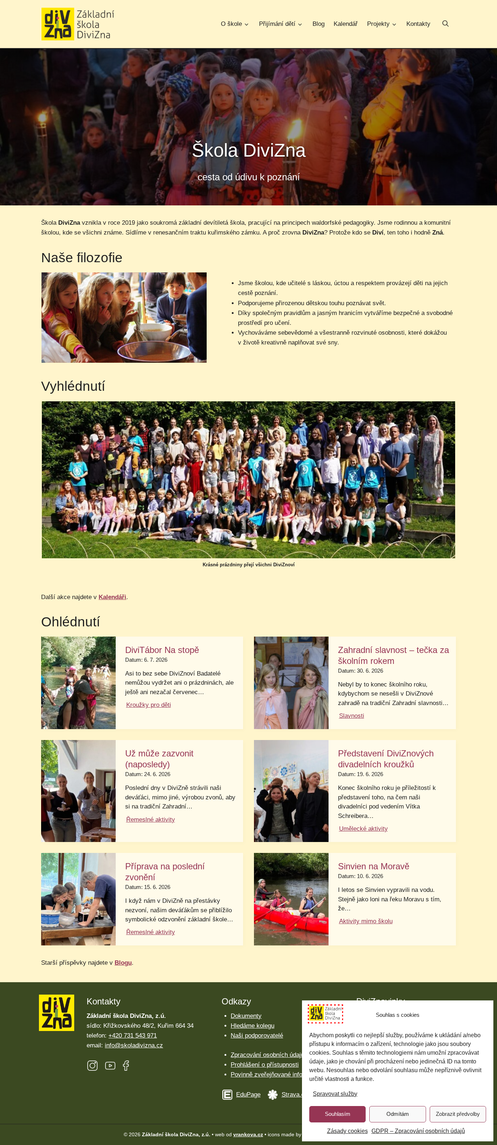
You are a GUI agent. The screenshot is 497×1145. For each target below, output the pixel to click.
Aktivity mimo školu (366, 921)
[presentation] (78, 683)
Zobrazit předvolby (458, 1114)
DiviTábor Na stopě (162, 650)
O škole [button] (231, 23)
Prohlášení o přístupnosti (265, 1064)
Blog (319, 23)
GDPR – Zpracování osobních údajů (418, 1131)
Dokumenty (246, 1015)
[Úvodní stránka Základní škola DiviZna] (78, 24)
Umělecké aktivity (363, 828)
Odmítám (397, 1114)
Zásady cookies (347, 1131)
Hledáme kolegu (252, 1025)
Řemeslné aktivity (150, 819)
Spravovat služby (335, 1094)
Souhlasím (337, 1114)
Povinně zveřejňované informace (275, 1074)
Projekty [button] (378, 23)
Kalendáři (112, 597)
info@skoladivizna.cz (134, 1045)
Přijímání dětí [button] (277, 23)
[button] (445, 24)
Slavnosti (351, 715)
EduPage (248, 1094)
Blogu (123, 962)
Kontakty (418, 23)
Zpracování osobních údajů (267, 1054)
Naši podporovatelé (257, 1035)
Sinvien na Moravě (373, 866)
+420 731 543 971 (132, 1035)
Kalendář (346, 23)
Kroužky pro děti (148, 704)
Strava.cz (295, 1094)
